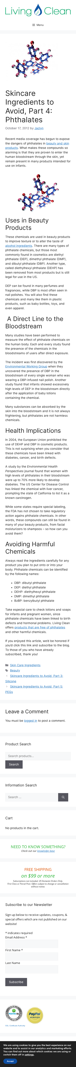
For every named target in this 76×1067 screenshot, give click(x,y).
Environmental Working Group (26, 366)
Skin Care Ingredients (25, 665)
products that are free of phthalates (39, 627)
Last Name (12, 963)
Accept (10, 1061)
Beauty (15, 670)
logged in (30, 720)
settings (29, 1054)
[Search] (63, 797)
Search (14, 764)
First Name (14, 950)
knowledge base (46, 851)
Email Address (16, 937)
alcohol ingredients (18, 246)
